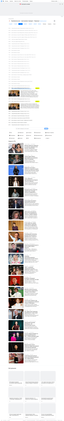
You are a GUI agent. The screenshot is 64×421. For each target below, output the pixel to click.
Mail (1, 420)
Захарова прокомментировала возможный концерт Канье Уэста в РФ (31, 257)
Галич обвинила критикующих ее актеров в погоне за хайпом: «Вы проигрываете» (31, 180)
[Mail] (1, 1)
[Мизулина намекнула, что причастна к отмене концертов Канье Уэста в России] (32, 394)
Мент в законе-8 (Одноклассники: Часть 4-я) (20, 65)
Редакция (24, 420)
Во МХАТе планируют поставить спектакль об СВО (31, 279)
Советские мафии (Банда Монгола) (18, 41)
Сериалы (49, 23)
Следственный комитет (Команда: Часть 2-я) (20, 48)
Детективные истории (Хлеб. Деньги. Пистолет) (20, 115)
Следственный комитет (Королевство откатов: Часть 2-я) (22, 28)
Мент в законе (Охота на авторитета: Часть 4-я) (20, 101)
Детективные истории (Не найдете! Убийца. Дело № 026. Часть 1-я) (24, 34)
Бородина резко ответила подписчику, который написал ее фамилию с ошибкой (30, 191)
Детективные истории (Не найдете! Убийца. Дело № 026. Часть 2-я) (24, 37)
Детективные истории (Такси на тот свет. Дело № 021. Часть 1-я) (23, 54)
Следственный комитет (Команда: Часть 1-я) (20, 45)
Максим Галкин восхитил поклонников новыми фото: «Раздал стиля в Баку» (31, 291)
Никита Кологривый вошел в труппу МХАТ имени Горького (31, 246)
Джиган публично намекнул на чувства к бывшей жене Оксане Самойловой (31, 147)
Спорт (54, 23)
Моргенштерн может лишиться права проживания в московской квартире (31, 346)
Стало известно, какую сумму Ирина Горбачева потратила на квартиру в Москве (30, 224)
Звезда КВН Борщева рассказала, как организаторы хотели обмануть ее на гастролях (30, 324)
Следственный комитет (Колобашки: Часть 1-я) (20, 68)
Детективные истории (16, 50)
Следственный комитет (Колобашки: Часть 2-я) (20, 70)
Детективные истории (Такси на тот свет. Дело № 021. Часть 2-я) (23, 57)
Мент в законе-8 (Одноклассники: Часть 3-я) (20, 63)
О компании (4, 420)
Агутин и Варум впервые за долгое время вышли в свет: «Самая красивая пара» (31, 335)
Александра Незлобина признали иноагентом (30, 201)
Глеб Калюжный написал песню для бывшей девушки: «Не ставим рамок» (31, 357)
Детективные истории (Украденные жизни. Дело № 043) (22, 81)
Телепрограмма (11, 18)
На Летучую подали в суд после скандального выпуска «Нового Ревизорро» (31, 302)
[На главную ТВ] (3, 1)
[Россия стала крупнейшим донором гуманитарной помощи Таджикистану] (48, 410)
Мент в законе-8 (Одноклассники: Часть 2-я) (20, 61)
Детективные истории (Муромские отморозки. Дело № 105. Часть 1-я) (24, 30)
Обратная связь (60, 420)
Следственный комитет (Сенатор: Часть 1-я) (20, 111)
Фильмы (44, 23)
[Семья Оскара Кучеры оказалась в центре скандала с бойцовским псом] (32, 378)
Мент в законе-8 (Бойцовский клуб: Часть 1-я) (20, 85)
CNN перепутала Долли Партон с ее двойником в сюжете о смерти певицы (30, 213)
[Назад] (60, 4)
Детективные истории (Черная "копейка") (19, 122)
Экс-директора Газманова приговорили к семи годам (31, 312)
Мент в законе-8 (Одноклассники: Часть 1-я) (20, 59)
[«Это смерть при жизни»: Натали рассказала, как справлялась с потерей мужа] (48, 378)
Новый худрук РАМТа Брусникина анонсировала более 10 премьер (31, 158)
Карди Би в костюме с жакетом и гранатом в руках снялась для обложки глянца (31, 169)
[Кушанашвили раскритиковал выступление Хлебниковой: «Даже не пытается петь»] (48, 394)
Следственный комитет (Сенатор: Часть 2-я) (20, 113)
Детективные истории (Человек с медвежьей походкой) (22, 120)
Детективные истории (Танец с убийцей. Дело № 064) (22, 74)
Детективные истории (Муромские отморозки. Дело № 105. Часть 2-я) (24, 32)
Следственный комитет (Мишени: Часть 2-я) (20, 43)
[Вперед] (62, 4)
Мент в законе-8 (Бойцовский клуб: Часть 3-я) (20, 98)
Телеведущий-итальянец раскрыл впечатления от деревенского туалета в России (30, 235)
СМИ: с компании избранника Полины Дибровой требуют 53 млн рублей (31, 269)
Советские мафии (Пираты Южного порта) (19, 39)
